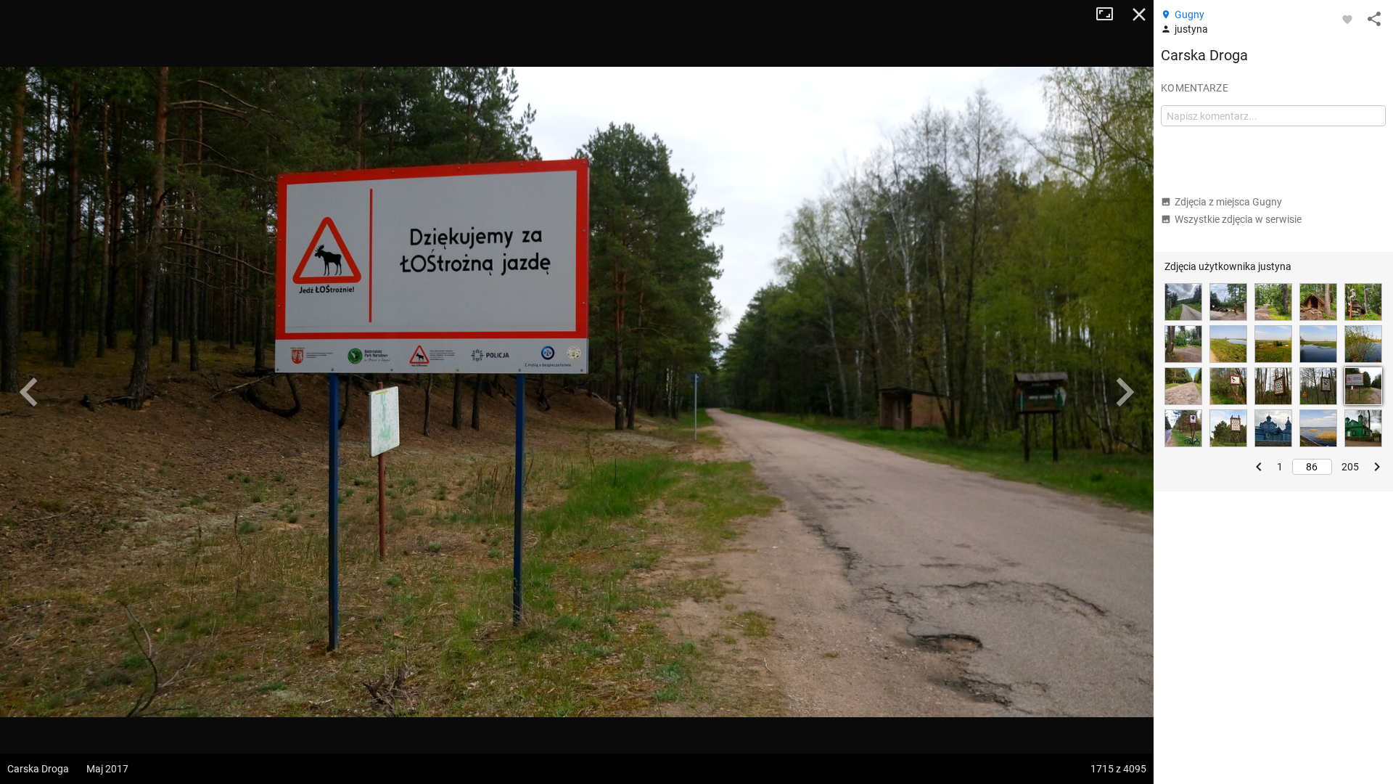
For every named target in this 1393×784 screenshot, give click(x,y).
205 (1350, 467)
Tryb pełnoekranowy (1110, 14)
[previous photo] (29, 392)
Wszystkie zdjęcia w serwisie (1238, 219)
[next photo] (1125, 392)
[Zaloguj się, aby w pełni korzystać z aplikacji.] (1347, 19)
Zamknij (1139, 14)
